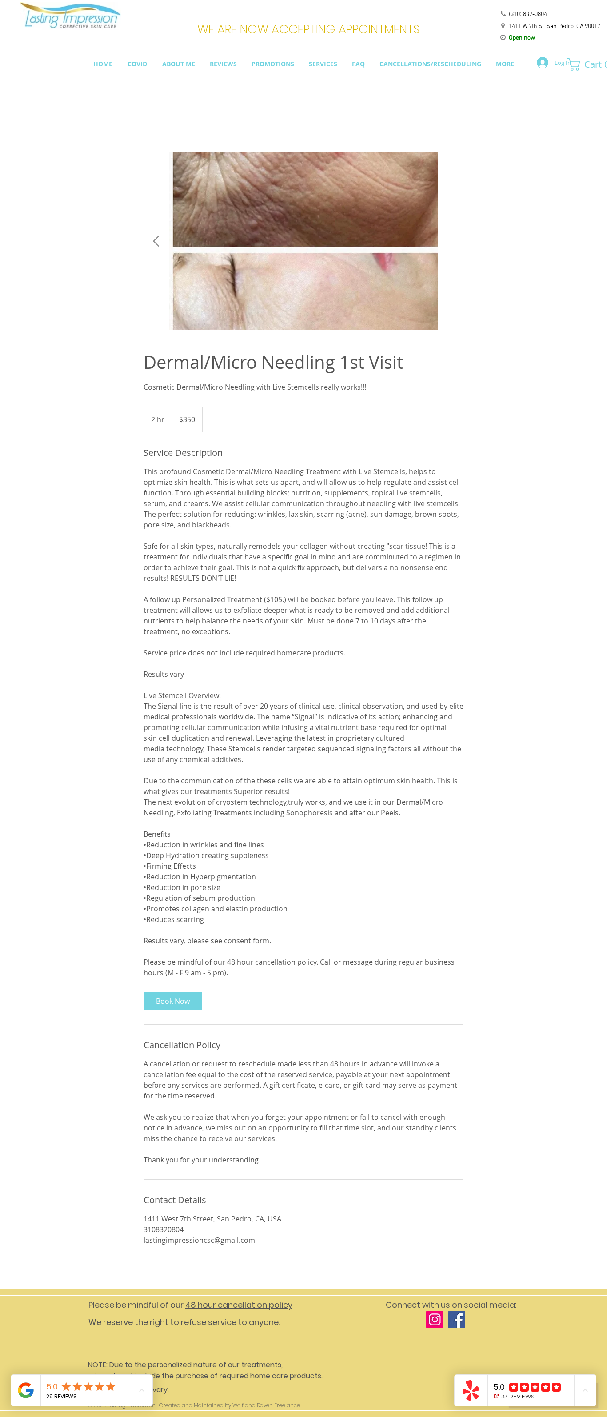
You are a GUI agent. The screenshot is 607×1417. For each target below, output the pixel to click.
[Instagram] (434, 1319)
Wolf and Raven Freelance (266, 1405)
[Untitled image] (303, 241)
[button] (584, 64)
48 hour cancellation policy (238, 1304)
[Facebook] (456, 1319)
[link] (173, 1001)
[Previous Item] (156, 241)
